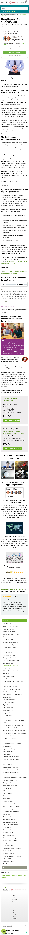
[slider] (10, 284)
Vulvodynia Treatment (9, 861)
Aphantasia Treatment (9, 631)
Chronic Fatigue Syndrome (10, 645)
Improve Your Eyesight (9, 749)
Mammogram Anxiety (9, 762)
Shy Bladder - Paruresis (10, 819)
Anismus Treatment (8, 629)
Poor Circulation (7, 793)
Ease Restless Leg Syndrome (11, 689)
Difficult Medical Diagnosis (10, 671)
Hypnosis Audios (14, 901)
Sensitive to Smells (8, 817)
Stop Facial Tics (7, 827)
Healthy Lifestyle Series (10, 736)
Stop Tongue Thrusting (9, 838)
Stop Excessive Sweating (10, 824)
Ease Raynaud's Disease (10, 686)
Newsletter (15, 916)
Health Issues (7, 621)
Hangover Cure (7, 713)
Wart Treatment (7, 864)
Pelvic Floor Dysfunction (10, 785)
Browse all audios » (9, 868)
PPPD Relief (6, 798)
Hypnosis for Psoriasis (9, 741)
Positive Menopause (9, 796)
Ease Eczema (7, 673)
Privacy (14, 912)
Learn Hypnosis (14, 899)
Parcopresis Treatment (9, 783)
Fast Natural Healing (9, 699)
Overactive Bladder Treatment (11, 775)
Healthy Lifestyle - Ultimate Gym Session (15, 733)
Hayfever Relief (7, 715)
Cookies (14, 914)
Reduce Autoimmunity (9, 804)
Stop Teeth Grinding (8, 835)
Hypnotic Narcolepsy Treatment (12, 743)
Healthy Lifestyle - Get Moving (11, 728)
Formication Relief (8, 707)
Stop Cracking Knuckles (10, 822)
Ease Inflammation (8, 676)
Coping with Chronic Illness (11, 658)
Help (14, 908)
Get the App (14, 918)
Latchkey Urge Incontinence (11, 756)
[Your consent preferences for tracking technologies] (26, 932)
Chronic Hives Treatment (10, 647)
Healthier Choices (8, 718)
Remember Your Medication (11, 811)
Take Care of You (8, 845)
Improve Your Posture (9, 751)
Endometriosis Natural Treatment (12, 694)
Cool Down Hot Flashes (9, 655)
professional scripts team (14, 495)
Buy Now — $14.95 (14, 52)
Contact (14, 910)
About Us (14, 897)
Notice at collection (8, 933)
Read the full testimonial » (7, 306)
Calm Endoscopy (8, 639)
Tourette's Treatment (9, 853)
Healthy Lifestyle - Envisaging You (13, 725)
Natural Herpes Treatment (10, 770)
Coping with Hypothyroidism (11, 660)
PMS (4, 790)
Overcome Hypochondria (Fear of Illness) (15, 777)
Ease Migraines (7, 679)
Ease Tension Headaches (10, 692)
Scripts (14, 903)
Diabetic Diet (6, 668)
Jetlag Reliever (7, 754)
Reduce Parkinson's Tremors (11, 806)
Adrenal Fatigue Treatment (10, 626)
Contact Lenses (7, 652)
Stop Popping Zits (8, 832)
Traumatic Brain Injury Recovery (12, 856)
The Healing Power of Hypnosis (12, 848)
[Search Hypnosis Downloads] (26, 8)
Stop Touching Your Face (10, 840)
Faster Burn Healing (8, 702)
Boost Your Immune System (11, 637)
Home (14, 895)
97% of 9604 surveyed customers (12, 589)
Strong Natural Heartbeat (10, 843)
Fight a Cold (6, 705)
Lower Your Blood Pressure (11, 759)
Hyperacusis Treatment (9, 738)
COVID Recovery (8, 663)
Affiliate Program (14, 906)
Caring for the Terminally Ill (10, 642)
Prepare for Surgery (8, 801)
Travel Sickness (7, 858)
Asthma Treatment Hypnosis (11, 634)
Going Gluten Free (8, 710)
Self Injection (6, 814)
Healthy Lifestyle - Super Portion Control (14, 730)
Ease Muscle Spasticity (9, 684)
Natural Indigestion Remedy (11, 772)
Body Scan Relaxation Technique (13, 433)
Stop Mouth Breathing (9, 830)
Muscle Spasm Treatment (10, 767)
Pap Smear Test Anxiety (10, 780)
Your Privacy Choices (12, 930)
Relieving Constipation (9, 809)
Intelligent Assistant (10, 11)
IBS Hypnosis (7, 746)
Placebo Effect (7, 788)
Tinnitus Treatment (8, 851)
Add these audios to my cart (13, 448)
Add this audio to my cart (12, 420)
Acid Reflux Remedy (9, 624)
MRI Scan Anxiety (8, 764)
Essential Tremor (8, 697)
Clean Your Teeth (8, 650)
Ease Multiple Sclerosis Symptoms (13, 681)
